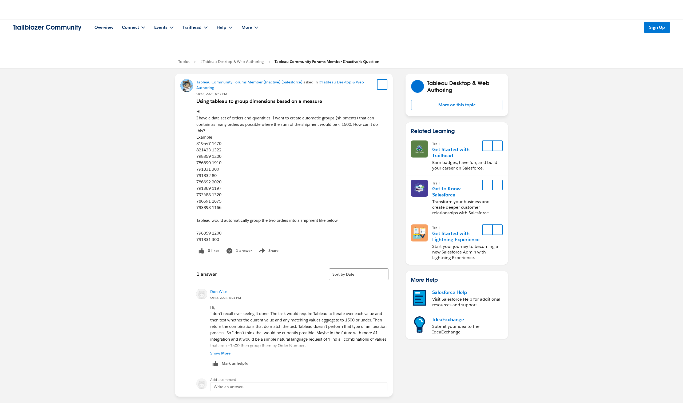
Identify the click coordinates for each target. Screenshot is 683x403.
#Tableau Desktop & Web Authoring (232, 61)
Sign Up (657, 27)
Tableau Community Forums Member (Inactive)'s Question (327, 61)
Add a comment (223, 379)
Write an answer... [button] (229, 386)
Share (268, 251)
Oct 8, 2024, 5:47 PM (211, 93)
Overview (103, 27)
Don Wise (218, 291)
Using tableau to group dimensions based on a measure (259, 101)
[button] (456, 105)
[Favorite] (382, 84)
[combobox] (358, 274)
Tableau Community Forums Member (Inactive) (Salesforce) (249, 82)
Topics (183, 61)
